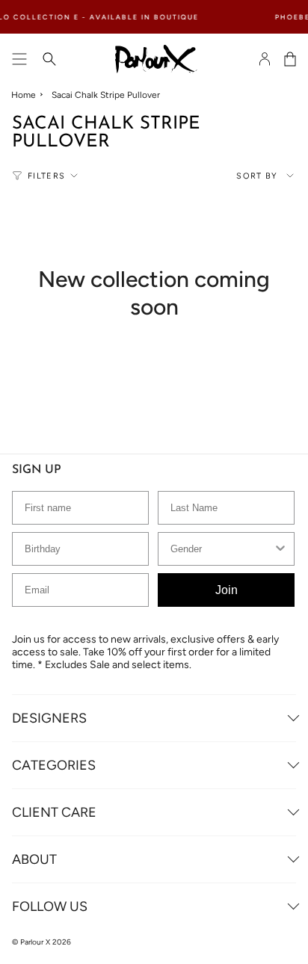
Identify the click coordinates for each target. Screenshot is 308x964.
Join (226, 590)
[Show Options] (280, 549)
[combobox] (221, 549)
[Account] (265, 59)
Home (23, 95)
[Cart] (290, 59)
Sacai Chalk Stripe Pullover (106, 95)
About (34, 859)
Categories (54, 765)
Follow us (49, 906)
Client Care (54, 812)
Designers (49, 718)
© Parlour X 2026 (41, 942)
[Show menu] (19, 59)
